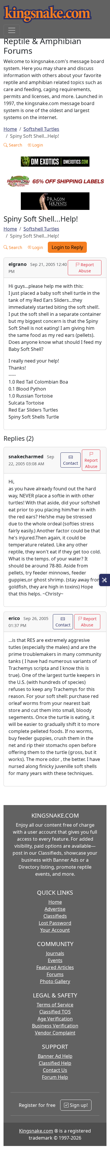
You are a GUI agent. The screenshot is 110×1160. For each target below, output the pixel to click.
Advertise (55, 909)
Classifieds (55, 916)
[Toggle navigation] (12, 30)
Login (37, 145)
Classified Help (55, 1063)
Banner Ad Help (55, 1056)
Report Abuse (86, 268)
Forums (55, 974)
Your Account (55, 930)
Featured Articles (55, 967)
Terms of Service (55, 1004)
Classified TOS (55, 1012)
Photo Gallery (55, 981)
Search (15, 145)
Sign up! (78, 1105)
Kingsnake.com (36, 1131)
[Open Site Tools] (104, 580)
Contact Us (55, 1070)
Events (55, 960)
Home (10, 129)
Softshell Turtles (41, 129)
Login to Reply (67, 247)
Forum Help (55, 1077)
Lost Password (55, 923)
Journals (55, 953)
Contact (70, 463)
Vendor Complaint (55, 1033)
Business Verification (55, 1026)
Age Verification (55, 1019)
